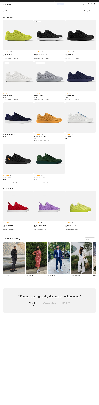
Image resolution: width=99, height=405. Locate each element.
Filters (7, 11)
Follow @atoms (89, 239)
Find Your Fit (60, 4)
